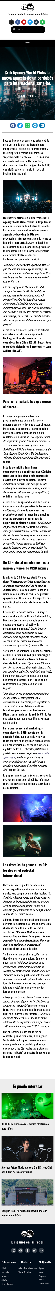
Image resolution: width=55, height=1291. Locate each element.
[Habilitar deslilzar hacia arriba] (49, 1285)
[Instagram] (11, 22)
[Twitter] (30, 22)
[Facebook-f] (17, 22)
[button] (27, 43)
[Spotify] (42, 22)
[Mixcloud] (36, 22)
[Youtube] (23, 22)
